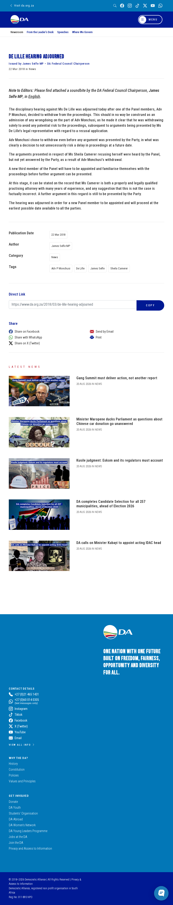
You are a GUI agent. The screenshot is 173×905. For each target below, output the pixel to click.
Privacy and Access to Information (30, 848)
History (13, 763)
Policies (14, 775)
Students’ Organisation (23, 813)
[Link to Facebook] (122, 5)
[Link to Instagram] (130, 5)
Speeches (62, 32)
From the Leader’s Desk (40, 32)
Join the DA (16, 842)
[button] (45, 332)
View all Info (20, 744)
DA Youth (15, 807)
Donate (13, 801)
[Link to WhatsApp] (160, 5)
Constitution (17, 769)
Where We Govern (82, 32)
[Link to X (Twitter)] (145, 5)
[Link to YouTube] (153, 5)
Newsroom (17, 32)
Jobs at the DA (18, 837)
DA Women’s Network (22, 825)
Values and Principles (22, 781)
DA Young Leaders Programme (28, 831)
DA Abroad (16, 819)
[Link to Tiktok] (137, 5)
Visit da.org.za (24, 5)
